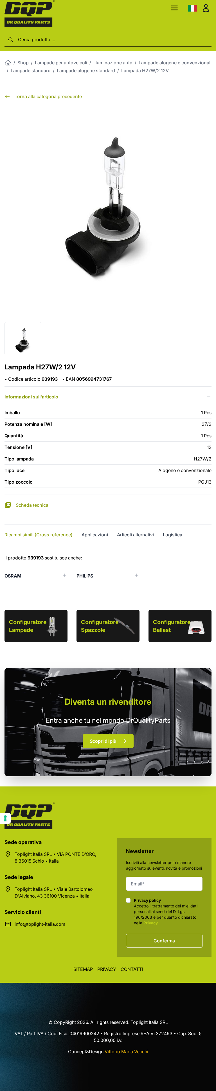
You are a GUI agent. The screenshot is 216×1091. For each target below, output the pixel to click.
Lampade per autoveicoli (61, 62)
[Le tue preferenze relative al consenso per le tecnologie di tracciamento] (5, 818)
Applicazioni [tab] (95, 534)
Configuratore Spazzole (100, 626)
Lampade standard (31, 70)
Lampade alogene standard (86, 70)
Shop (23, 62)
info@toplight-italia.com (40, 924)
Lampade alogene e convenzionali (175, 62)
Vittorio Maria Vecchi (126, 1051)
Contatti (132, 969)
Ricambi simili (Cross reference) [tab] (38, 534)
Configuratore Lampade (28, 626)
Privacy (150, 922)
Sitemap (83, 969)
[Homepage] (7, 62)
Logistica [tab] (172, 534)
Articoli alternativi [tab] (135, 534)
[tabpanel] (108, 570)
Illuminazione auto (112, 62)
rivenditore (108, 702)
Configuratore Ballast (172, 626)
